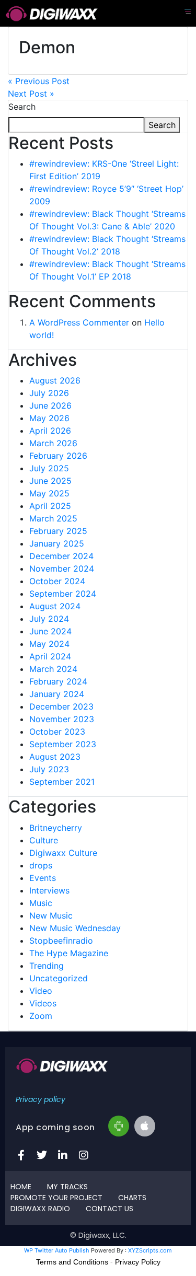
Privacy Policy (137, 1262)
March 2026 (53, 443)
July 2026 (49, 393)
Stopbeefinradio (61, 940)
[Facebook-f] (21, 1155)
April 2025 (50, 506)
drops (40, 865)
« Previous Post (39, 81)
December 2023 (61, 706)
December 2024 (61, 556)
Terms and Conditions (72, 1262)
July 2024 (49, 618)
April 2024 (50, 656)
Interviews (49, 890)
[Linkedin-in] (62, 1155)
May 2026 (49, 418)
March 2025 (53, 518)
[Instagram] (83, 1155)
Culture (43, 840)
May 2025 (49, 493)
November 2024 (61, 568)
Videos (42, 1003)
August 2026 (54, 380)
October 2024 (57, 581)
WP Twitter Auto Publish (56, 1250)
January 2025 (56, 543)
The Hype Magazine (68, 953)
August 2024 (54, 606)
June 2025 (50, 480)
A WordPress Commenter (79, 322)
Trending (46, 965)
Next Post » (31, 93)
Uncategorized (58, 978)
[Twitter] (42, 1155)
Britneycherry (55, 827)
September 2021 (62, 781)
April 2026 (50, 430)
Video (40, 990)
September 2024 (62, 593)
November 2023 (61, 719)
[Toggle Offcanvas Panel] (188, 11)
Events (42, 878)
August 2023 (54, 756)
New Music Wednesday (75, 928)
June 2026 (50, 405)
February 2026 (58, 455)
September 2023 (62, 744)
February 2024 (58, 681)
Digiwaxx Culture (63, 853)
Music (40, 903)
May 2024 (49, 644)
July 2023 (49, 769)
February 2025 (58, 531)
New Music (51, 915)
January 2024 (56, 694)
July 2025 (49, 468)
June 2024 (50, 631)
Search (22, 106)
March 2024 (53, 669)
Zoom (40, 1016)
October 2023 (57, 731)
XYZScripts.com (150, 1250)
